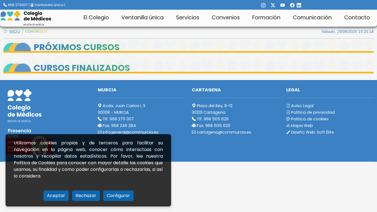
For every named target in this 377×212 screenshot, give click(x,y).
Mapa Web (301, 125)
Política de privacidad (312, 112)
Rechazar (86, 195)
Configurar (118, 195)
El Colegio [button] (96, 17)
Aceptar (56, 195)
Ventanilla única (142, 17)
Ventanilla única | (49, 4)
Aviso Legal (302, 105)
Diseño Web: (312, 132)
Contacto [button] (357, 17)
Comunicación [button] (312, 17)
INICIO (14, 31)
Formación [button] (266, 17)
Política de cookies (309, 119)
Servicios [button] (187, 17)
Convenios (226, 17)
